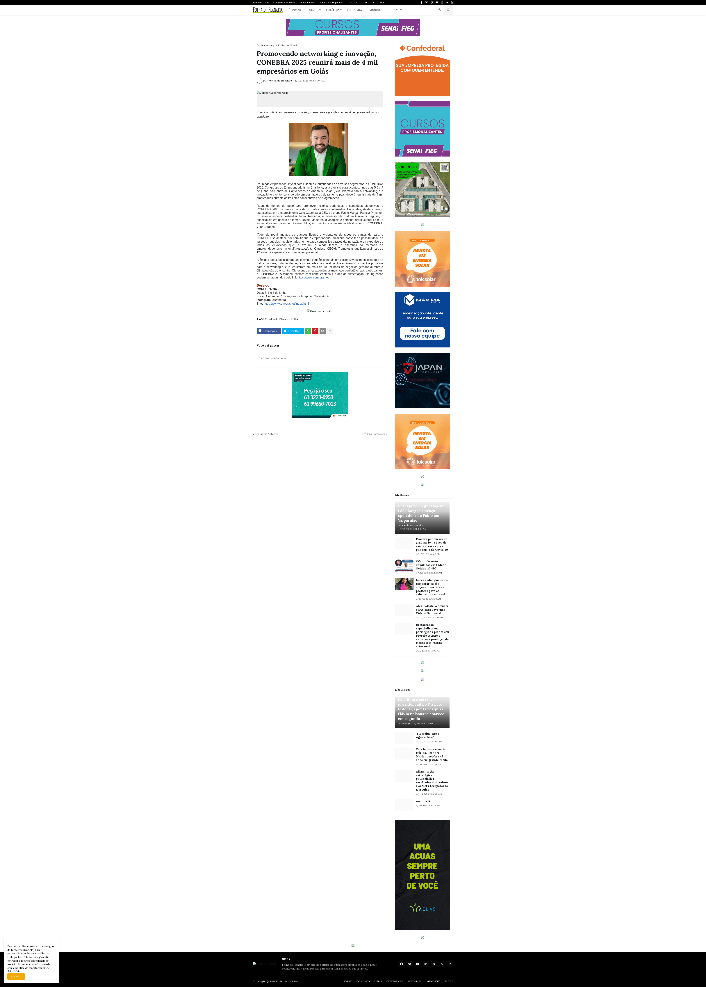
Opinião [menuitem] (393, 10)
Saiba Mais (13, 971)
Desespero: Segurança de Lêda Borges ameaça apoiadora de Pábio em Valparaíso (421, 513)
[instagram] (432, 2)
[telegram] (447, 2)
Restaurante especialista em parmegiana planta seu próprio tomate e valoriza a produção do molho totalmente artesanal (432, 635)
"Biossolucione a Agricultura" (427, 735)
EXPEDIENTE (394, 981)
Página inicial (264, 45)
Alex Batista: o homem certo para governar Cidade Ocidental (432, 609)
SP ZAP (448, 981)
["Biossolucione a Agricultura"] (404, 738)
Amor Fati (423, 801)
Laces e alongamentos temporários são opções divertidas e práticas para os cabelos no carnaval (432, 587)
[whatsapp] (442, 2)
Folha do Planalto (287, 981)
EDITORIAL (415, 981)
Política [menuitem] (332, 10)
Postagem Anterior (267, 434)
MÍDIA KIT (433, 981)
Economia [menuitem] (354, 10)
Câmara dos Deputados (331, 2)
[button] (440, 10)
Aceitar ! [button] (16, 976)
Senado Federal (307, 2)
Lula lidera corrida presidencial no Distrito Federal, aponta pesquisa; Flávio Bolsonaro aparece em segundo (421, 709)
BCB (382, 2)
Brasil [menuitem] (313, 10)
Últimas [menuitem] (294, 10)
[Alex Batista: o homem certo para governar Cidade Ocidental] (404, 610)
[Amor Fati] (404, 805)
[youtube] (437, 2)
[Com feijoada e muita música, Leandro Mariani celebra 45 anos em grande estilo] (404, 753)
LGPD (378, 981)
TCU (349, 2)
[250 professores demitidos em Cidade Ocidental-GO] (404, 565)
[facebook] (401, 964)
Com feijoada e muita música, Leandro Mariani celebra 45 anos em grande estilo (432, 755)
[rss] (452, 2)
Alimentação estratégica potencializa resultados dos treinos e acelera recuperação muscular (432, 780)
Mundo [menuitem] (374, 10)
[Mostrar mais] (330, 331)
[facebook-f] (421, 2)
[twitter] (426, 2)
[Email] (323, 331)
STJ (357, 2)
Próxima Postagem (373, 434)
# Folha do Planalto (287, 45)
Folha (294, 319)
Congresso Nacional (284, 2)
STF (267, 2)
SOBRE (347, 981)
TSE (365, 2)
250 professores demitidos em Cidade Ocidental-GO (431, 565)
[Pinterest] (315, 331)
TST (373, 2)
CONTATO (363, 981)
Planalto (257, 2)
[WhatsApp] (308, 331)
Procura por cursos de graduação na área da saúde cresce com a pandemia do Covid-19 (432, 544)
